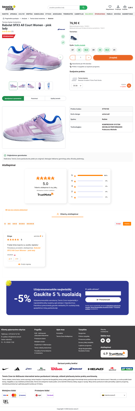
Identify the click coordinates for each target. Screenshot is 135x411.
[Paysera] (22, 395)
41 (115, 50)
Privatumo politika (84, 339)
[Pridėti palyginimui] (63, 42)
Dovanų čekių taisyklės (85, 342)
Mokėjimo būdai (39, 341)
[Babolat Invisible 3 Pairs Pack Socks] (74, 79)
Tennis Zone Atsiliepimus (64, 336)
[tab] (13, 98)
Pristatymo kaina (40, 338)
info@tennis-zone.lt (14, 337)
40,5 (107, 50)
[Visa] (5, 395)
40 (100, 50)
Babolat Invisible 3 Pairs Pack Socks (90, 80)
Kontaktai (59, 333)
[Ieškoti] (83, 8)
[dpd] (38, 395)
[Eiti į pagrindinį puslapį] (8, 7)
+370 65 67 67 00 (18, 2)
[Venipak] (50, 395)
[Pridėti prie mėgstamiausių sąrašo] (63, 36)
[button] (6, 210)
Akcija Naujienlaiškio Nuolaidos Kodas (102, 307)
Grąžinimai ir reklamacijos (42, 345)
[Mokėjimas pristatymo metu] (5, 401)
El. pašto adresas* (92, 289)
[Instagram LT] (108, 340)
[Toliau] (60, 57)
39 (94, 50)
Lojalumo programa (84, 345)
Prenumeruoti (104, 300)
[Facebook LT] (103, 340)
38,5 (86, 50)
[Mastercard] (14, 395)
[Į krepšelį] (129, 85)
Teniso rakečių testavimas (42, 348)
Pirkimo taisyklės (83, 336)
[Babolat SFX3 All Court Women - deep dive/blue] (74, 38)
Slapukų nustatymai (103, 330)
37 (74, 50)
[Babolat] (61, 29)
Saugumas (82, 333)
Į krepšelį (113, 57)
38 (79, 50)
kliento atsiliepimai (45, 188)
